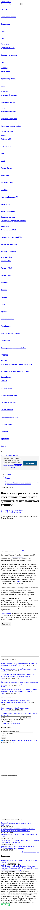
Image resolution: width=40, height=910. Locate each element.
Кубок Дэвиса (6, 204)
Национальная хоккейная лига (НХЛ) (15, 371)
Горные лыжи (6, 388)
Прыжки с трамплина (9, 417)
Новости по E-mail (12, 866)
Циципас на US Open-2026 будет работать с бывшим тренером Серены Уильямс (20, 841)
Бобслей (4, 381)
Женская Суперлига (8, 102)
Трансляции (5, 24)
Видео (3, 31)
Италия (4, 297)
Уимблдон (5, 175)
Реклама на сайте (15, 868)
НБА (3, 62)
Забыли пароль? (17, 740)
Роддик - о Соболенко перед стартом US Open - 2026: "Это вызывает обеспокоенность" (18, 830)
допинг (19, 581)
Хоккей (4, 361)
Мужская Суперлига (9, 95)
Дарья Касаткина (12, 510)
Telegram (23, 866)
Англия (4, 290)
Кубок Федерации (8, 211)
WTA (3, 161)
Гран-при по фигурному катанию (13, 221)
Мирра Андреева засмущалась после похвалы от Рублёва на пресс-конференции (18, 847)
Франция (4, 311)
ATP (2, 153)
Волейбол (4, 91)
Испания (4, 282)
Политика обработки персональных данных (19, 869)
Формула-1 (5, 226)
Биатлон (4, 68)
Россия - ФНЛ (6, 268)
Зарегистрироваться (31, 740)
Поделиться (6, 624)
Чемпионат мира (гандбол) (11, 126)
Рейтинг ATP (6, 139)
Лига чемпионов (7, 319)
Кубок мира (5, 71)
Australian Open (7, 182)
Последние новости (8, 17)
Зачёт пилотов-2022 (8, 230)
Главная (4, 9)
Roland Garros (6, 168)
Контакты (4, 868)
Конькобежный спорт (9, 395)
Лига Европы (6, 326)
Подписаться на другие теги (11, 723)
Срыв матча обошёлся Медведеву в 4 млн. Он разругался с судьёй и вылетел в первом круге (17, 676)
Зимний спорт (6, 377)
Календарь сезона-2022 (9, 244)
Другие (3, 446)
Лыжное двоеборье (8, 402)
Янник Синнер (6, 613)
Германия (4, 304)
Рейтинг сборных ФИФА (10, 333)
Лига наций (5, 340)
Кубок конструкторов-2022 (11, 237)
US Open (4, 190)
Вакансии (31, 866)
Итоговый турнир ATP (10, 197)
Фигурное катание (8, 217)
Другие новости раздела (30, 852)
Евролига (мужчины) (9, 55)
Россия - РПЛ (6, 261)
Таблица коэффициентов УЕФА (13, 348)
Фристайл (5, 439)
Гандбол (4, 108)
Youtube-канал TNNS (16, 551)
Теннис (3, 135)
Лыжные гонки (7, 131)
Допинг (9, 512)
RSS (2, 866)
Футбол (4, 257)
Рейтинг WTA (6, 146)
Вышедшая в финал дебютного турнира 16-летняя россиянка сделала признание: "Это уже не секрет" (19, 691)
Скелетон (4, 431)
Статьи (4, 38)
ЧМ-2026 (4, 355)
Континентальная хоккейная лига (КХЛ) (16, 364)
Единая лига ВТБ (8, 48)
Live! (10, 257)
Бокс (3, 86)
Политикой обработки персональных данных (12, 465)
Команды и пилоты (8, 252)
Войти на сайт (6, 2)
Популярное (16, 512)
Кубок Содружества (8, 79)
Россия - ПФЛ (6, 275)
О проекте (26, 868)
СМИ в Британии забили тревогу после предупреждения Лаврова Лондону (15, 701)
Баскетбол (5, 44)
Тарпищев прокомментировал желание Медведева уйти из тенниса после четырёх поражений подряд (19, 684)
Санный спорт (6, 424)
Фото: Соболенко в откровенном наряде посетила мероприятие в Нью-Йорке (19, 664)
